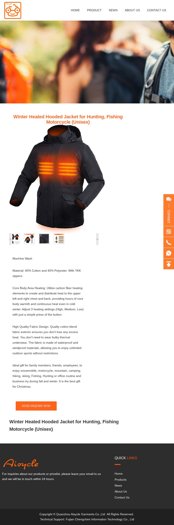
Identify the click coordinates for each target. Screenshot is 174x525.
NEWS (113, 10)
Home (119, 473)
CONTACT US (156, 10)
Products (120, 479)
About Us (121, 491)
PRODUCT (94, 10)
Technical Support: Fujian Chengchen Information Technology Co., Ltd (87, 519)
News (118, 485)
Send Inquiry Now (36, 406)
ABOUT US (132, 10)
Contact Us (122, 497)
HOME (75, 10)
